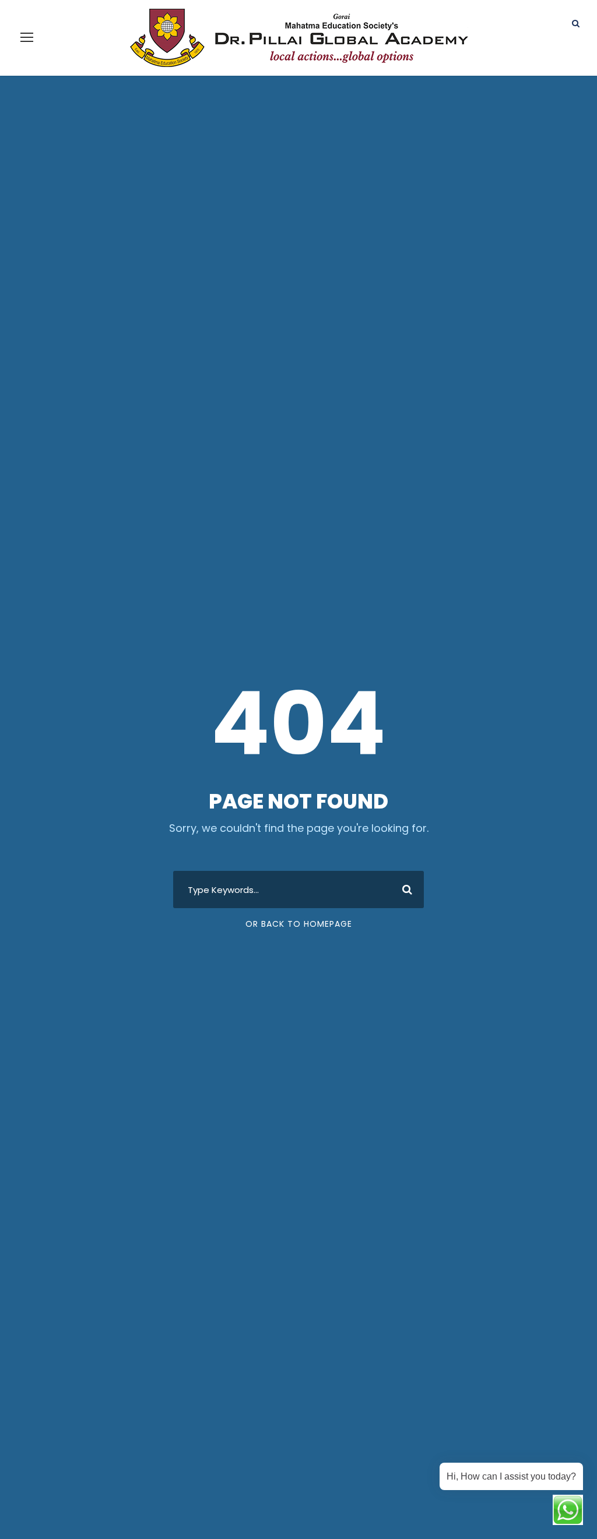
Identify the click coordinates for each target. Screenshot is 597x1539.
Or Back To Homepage (298, 924)
